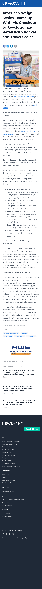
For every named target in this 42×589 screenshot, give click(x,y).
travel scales (8, 134)
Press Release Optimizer (11, 466)
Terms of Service (8, 538)
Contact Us (6, 513)
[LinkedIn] (9, 534)
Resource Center (8, 491)
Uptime (28, 538)
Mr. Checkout (8, 336)
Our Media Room (8, 483)
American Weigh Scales (24, 97)
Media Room (6, 461)
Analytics (5, 458)
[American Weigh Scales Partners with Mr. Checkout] (21, 86)
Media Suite (6, 447)
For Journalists (7, 494)
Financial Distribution (9, 444)
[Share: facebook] (4, 46)
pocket (23, 131)
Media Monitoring (8, 455)
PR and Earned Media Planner (13, 499)
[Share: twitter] (8, 46)
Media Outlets (7, 505)
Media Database (8, 449)
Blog (4, 477)
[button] (38, 3)
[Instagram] (13, 534)
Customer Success (9, 463)
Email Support (7, 516)
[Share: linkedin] (11, 46)
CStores (24, 333)
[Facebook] (3, 534)
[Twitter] (6, 534)
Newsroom (6, 497)
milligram (31, 131)
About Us (5, 474)
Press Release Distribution (11, 441)
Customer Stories (8, 480)
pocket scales (20, 336)
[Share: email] (15, 46)
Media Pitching (7, 452)
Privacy (20, 538)
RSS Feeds (6, 502)
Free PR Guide (32, 429)
